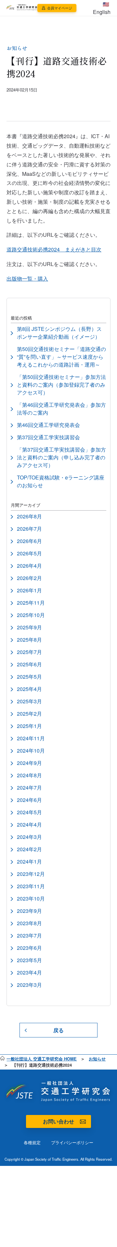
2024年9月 (29, 763)
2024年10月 (31, 750)
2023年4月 (29, 972)
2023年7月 (29, 935)
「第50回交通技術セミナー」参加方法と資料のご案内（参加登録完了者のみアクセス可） (61, 384)
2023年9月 (29, 910)
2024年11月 (31, 738)
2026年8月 (29, 516)
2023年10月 (31, 898)
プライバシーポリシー (72, 1142)
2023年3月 (29, 984)
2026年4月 (29, 565)
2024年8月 (29, 775)
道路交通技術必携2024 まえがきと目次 (53, 249)
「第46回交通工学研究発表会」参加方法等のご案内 (61, 408)
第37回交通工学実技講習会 (48, 437)
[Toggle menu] (87, 8)
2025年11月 (31, 602)
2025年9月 (29, 627)
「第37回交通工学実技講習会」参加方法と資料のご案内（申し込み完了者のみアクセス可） (61, 457)
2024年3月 (29, 837)
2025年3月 (29, 701)
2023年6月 (29, 947)
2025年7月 (29, 652)
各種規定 (32, 1142)
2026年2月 (29, 578)
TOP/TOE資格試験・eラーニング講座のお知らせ (60, 481)
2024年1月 (29, 861)
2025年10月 (31, 615)
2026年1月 (29, 590)
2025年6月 (29, 664)
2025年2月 (29, 713)
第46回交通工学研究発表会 (48, 425)
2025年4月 (29, 689)
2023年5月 (29, 960)
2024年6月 (29, 800)
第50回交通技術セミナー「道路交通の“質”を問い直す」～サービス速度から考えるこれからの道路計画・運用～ (61, 356)
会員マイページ (59, 7)
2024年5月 (29, 812)
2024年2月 (29, 849)
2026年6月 (29, 541)
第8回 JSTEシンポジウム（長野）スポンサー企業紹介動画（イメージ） (59, 332)
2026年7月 (29, 528)
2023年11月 (31, 886)
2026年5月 (29, 553)
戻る (58, 1030)
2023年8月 (29, 923)
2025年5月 (29, 676)
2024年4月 (29, 824)
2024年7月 (29, 787)
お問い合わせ (58, 1121)
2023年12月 (31, 874)
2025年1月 (29, 726)
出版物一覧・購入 (27, 278)
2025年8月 (29, 639)
